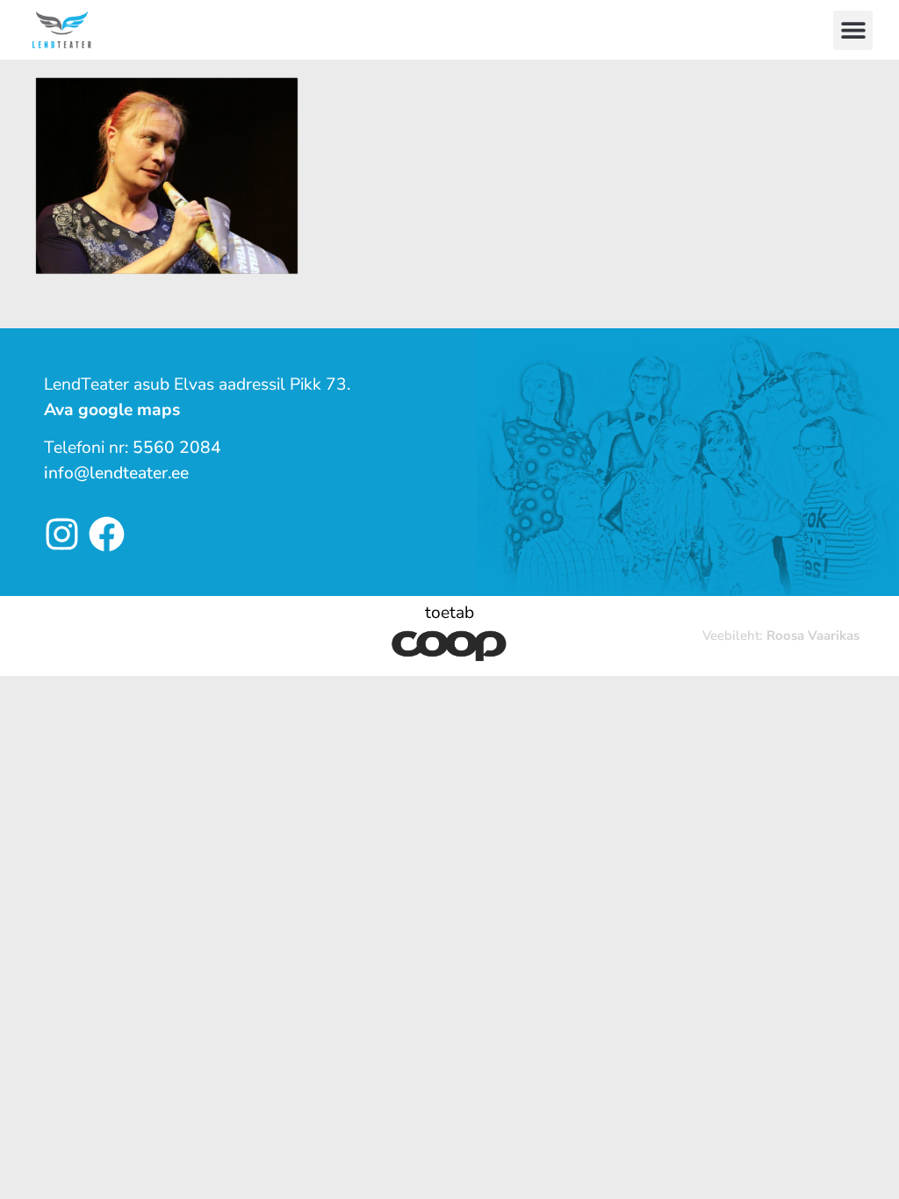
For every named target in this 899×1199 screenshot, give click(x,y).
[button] (853, 30)
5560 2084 (177, 447)
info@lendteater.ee (116, 473)
